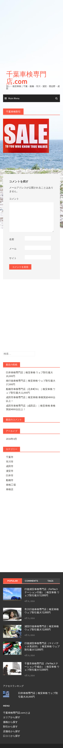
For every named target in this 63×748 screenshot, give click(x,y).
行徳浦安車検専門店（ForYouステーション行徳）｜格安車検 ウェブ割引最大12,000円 (41, 592)
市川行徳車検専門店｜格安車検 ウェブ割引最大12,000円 (41, 611)
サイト (13, 258)
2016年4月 (11, 438)
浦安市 (9, 470)
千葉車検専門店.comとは (16, 712)
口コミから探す (11, 735)
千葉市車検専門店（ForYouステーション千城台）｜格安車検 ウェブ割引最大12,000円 (41, 666)
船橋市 (9, 480)
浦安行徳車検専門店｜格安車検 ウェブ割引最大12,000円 (41, 628)
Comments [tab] (31, 580)
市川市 (9, 461)
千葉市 (9, 456)
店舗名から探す (11, 731)
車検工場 (11, 484)
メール (13, 248)
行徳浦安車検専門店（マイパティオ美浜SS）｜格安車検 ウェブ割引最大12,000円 (42, 646)
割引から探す (10, 726)
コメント (14, 198)
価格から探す (10, 721)
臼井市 (9, 475)
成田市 (9, 466)
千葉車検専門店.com (26, 77)
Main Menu (13, 98)
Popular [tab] (12, 580)
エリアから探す (11, 717)
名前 (11, 239)
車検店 (9, 489)
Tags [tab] (50, 580)
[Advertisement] (31, 33)
